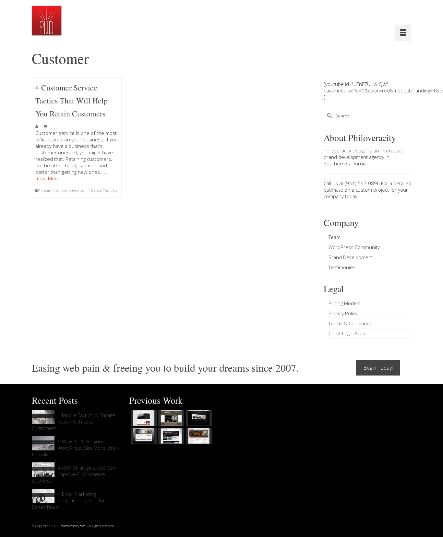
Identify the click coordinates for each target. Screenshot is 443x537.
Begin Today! (378, 367)
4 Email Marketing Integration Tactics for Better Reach (68, 500)
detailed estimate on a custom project (367, 186)
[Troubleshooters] (170, 418)
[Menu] (403, 33)
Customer (46, 190)
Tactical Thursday (104, 190)
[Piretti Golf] (170, 436)
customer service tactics (71, 190)
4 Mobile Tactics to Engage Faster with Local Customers (73, 421)
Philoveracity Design (345, 150)
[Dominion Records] (198, 418)
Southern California (345, 163)
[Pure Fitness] (143, 436)
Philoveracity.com (73, 526)
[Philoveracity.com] (46, 20)
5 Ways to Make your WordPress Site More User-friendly (75, 448)
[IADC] (198, 436)
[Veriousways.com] (143, 418)
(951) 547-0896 (362, 183)
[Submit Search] (328, 115)
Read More (47, 178)
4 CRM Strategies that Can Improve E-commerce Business (73, 474)
